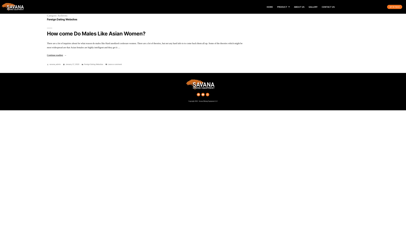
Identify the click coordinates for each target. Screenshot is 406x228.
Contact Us (328, 6)
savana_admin (55, 64)
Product (282, 6)
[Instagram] (207, 94)
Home (270, 6)
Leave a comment (115, 64)
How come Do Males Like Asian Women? (96, 33)
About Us (299, 6)
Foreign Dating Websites (93, 64)
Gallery (313, 6)
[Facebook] (198, 94)
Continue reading (57, 55)
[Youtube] (203, 94)
